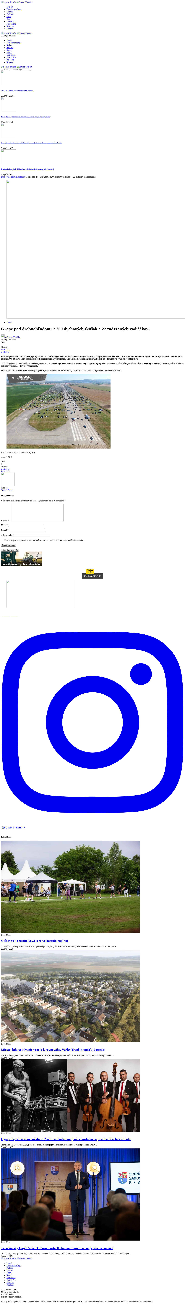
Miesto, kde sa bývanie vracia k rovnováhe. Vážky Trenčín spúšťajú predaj (25, 116)
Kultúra (10, 12)
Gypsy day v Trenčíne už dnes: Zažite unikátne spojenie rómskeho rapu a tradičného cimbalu (31, 143)
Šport (9, 16)
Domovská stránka (9, 177)
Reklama (10, 26)
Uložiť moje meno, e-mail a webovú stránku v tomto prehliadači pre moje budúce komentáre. (44, 540)
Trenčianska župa (14, 9)
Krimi (9, 19)
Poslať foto (92, 576)
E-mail (4, 530)
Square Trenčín (7, 490)
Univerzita (11, 21)
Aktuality (21, 177)
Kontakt (10, 29)
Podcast (10, 14)
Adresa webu (6, 535)
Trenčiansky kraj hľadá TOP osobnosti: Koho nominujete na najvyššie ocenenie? (27, 169)
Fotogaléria (11, 24)
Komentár (6, 520)
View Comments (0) (10, 550)
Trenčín (10, 7)
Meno (4, 525)
